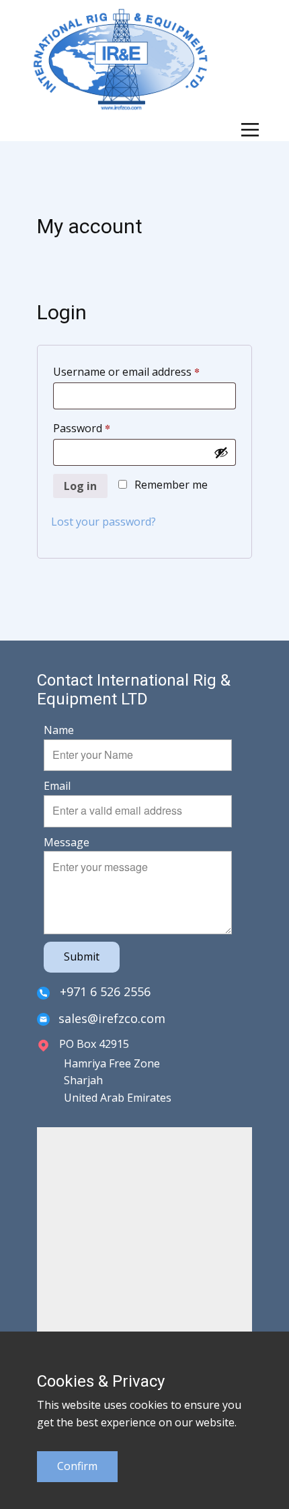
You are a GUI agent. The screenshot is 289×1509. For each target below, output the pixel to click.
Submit (81, 956)
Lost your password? (103, 521)
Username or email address (144, 371)
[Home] (120, 59)
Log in (80, 486)
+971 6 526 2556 (103, 991)
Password (104, 428)
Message (66, 842)
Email (57, 785)
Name (59, 730)
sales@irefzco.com (111, 1018)
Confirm (77, 1466)
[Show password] (221, 452)
